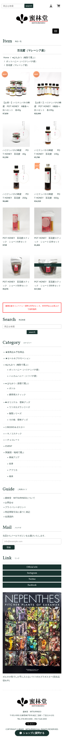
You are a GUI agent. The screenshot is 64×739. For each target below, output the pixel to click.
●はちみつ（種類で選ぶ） (24, 57)
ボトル (12, 388)
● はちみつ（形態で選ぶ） (17, 383)
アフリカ (13, 470)
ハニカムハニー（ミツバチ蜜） (23, 376)
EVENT (8, 446)
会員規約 (9, 516)
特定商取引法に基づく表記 (17, 512)
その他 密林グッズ (18, 419)
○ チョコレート (12, 440)
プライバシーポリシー (15, 507)
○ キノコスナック (13, 433)
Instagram (32, 573)
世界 (11, 464)
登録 (9, 547)
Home (6, 57)
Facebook (32, 585)
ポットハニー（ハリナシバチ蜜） (21, 61)
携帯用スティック (17, 394)
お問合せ (9, 502)
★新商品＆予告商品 (14, 352)
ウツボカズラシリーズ (19, 407)
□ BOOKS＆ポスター (15, 427)
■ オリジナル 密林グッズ (17, 402)
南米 (11, 476)
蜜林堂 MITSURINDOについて (20, 498)
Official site (32, 567)
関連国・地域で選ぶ (14, 452)
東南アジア (14, 457)
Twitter (32, 579)
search (29, 6)
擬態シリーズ (15, 413)
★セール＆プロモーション (17, 358)
